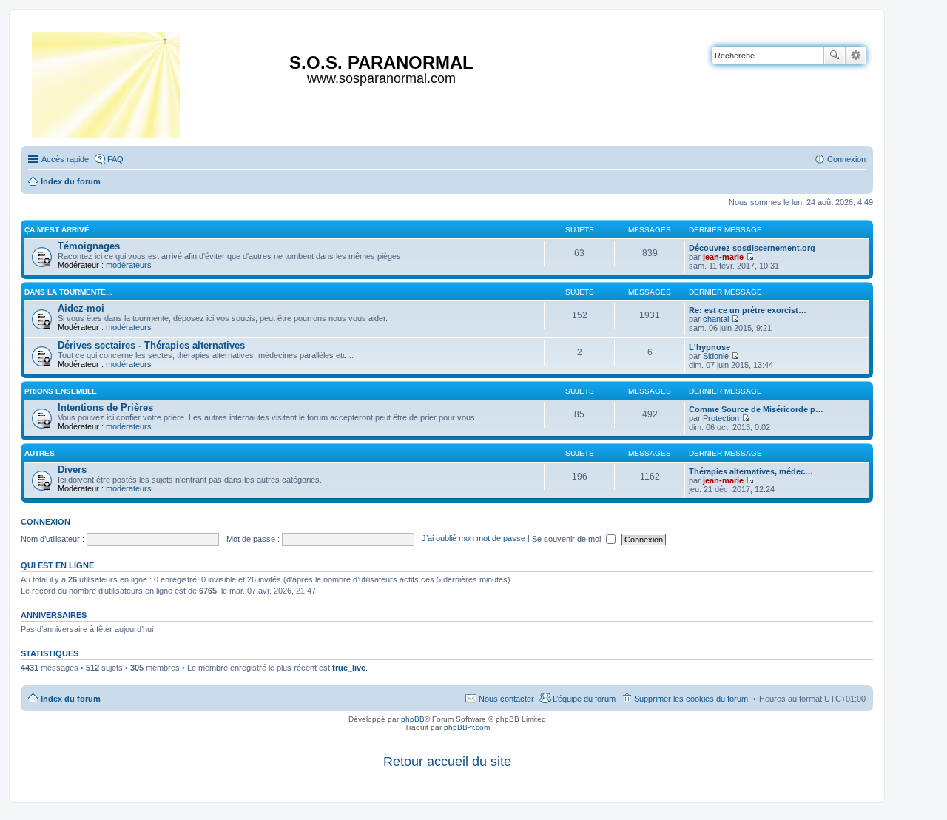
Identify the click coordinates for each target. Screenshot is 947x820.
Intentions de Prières (105, 407)
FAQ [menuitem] (115, 159)
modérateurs (129, 265)
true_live (348, 667)
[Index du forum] (106, 81)
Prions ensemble (60, 391)
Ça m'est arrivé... (60, 230)
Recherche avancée (856, 55)
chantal (716, 319)
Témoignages (89, 246)
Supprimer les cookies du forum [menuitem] (691, 698)
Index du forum (71, 698)
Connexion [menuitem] (846, 159)
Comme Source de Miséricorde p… (756, 409)
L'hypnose (709, 347)
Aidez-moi (81, 308)
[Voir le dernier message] (750, 256)
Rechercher (834, 55)
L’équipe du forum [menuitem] (584, 698)
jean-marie (723, 256)
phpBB (413, 719)
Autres (39, 453)
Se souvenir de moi (567, 538)
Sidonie (716, 356)
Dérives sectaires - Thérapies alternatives (151, 345)
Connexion (45, 521)
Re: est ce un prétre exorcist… (747, 310)
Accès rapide (65, 159)
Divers (72, 469)
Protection (721, 418)
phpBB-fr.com (467, 727)
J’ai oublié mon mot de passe (473, 538)
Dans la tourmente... (68, 292)
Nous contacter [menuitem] (506, 698)
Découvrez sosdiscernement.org (752, 247)
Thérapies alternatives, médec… (751, 471)
